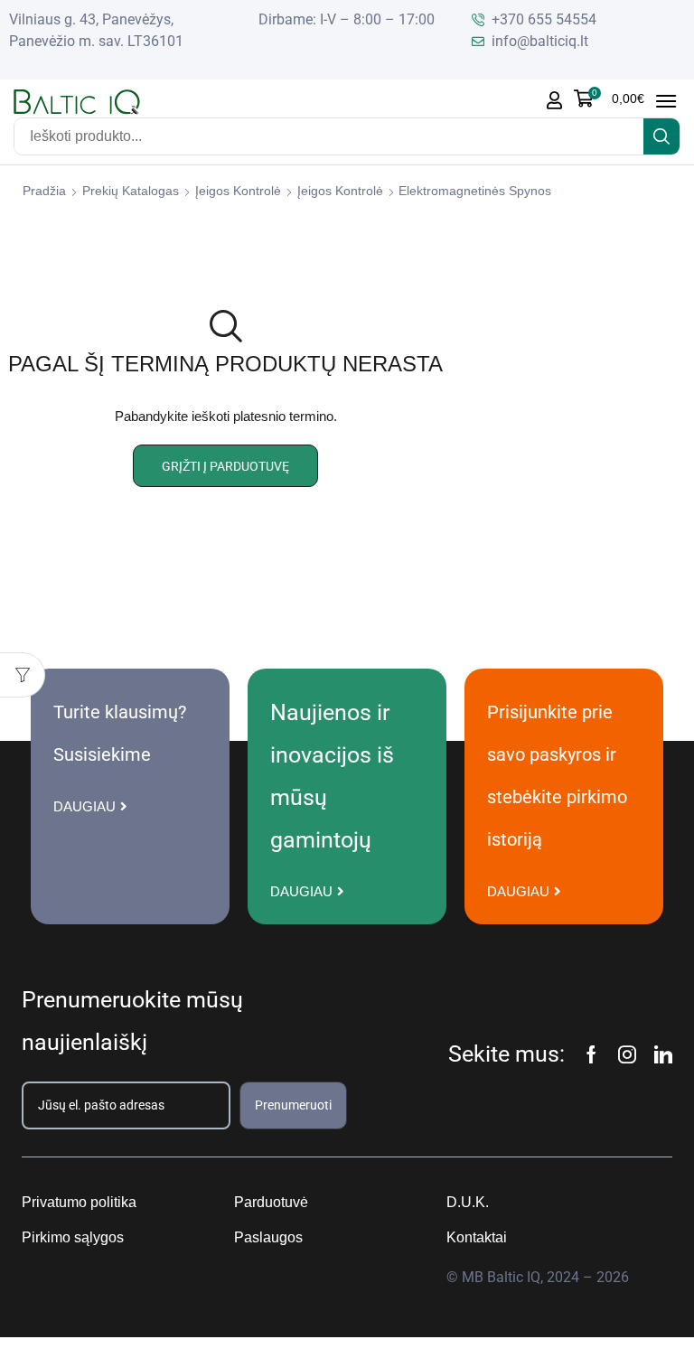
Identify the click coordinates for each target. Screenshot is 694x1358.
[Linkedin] (663, 1054)
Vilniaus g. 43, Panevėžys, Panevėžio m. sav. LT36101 (96, 30)
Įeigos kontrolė (238, 190)
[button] (609, 98)
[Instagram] (627, 1054)
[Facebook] (591, 1054)
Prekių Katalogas (130, 190)
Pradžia (44, 190)
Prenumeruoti (293, 1105)
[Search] (661, 136)
